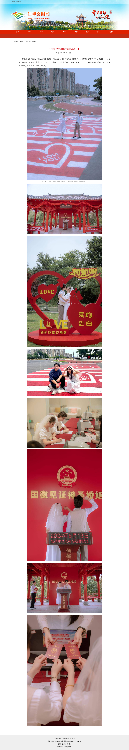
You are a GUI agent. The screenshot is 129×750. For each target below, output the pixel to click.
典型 (52, 32)
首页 (17, 32)
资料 (87, 32)
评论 (64, 32)
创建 (41, 32)
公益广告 (99, 32)
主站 (24, 41)
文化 (76, 32)
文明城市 (33, 41)
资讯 (29, 32)
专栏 (111, 32)
